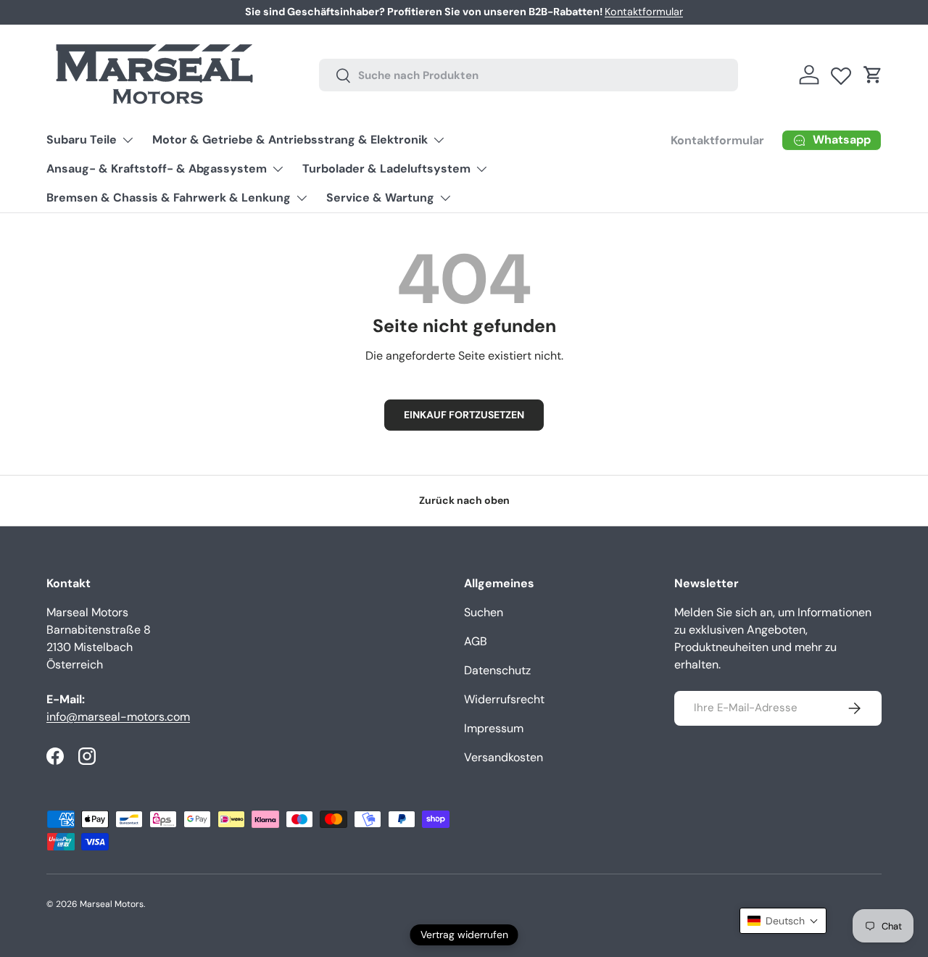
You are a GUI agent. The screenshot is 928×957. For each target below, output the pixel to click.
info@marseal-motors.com (118, 716)
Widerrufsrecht (504, 699)
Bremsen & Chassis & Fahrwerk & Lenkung (168, 197)
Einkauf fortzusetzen (464, 414)
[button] (873, 75)
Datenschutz (497, 670)
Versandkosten (503, 757)
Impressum (493, 728)
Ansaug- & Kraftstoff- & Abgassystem (156, 168)
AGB (475, 641)
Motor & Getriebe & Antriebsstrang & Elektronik (290, 139)
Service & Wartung (380, 197)
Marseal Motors (112, 904)
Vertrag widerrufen (464, 934)
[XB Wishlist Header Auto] (841, 72)
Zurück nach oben (464, 500)
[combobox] (529, 75)
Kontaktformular (644, 11)
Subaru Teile (81, 139)
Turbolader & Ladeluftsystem (386, 168)
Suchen (483, 612)
